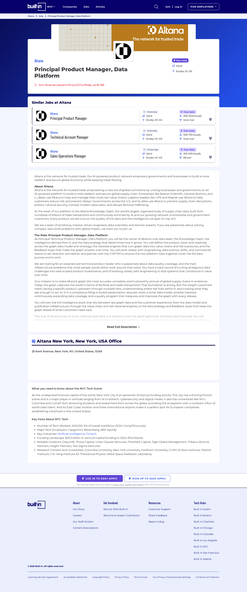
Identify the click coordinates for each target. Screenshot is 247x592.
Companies (70, 6)
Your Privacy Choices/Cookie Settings (172, 577)
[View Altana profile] (123, 37)
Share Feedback (158, 515)
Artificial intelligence (71, 433)
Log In (178, 6)
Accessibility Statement (75, 577)
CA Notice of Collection (207, 577)
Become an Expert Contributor (122, 515)
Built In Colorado (204, 534)
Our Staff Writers (83, 521)
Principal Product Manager (68, 118)
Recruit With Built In (116, 509)
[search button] (156, 7)
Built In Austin (202, 509)
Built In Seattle (202, 559)
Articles (100, 6)
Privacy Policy (122, 577)
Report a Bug (156, 521)
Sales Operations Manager (68, 156)
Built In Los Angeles (205, 540)
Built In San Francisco (206, 552)
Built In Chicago (203, 527)
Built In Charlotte (204, 521)
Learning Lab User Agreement (43, 577)
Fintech (91, 433)
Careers (77, 515)
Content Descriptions (85, 527)
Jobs (86, 6)
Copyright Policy (100, 577)
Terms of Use (140, 577)
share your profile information (129, 484)
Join (167, 6)
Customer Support (160, 509)
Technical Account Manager (69, 137)
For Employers (202, 6)
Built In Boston (203, 515)
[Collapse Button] (210, 119)
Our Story (79, 509)
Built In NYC (201, 546)
